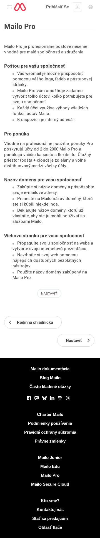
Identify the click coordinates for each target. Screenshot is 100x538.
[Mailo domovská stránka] (20, 7)
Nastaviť (49, 293)
